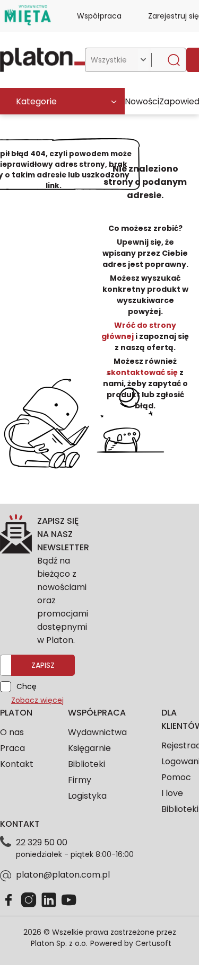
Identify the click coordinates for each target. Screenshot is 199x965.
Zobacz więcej (37, 700)
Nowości (142, 101)
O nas (12, 732)
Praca (12, 748)
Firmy (79, 780)
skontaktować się (143, 372)
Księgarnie (89, 748)
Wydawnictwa (97, 732)
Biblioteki (86, 764)
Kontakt (16, 764)
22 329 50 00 (41, 842)
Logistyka (87, 796)
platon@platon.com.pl (63, 875)
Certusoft (153, 943)
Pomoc (176, 777)
